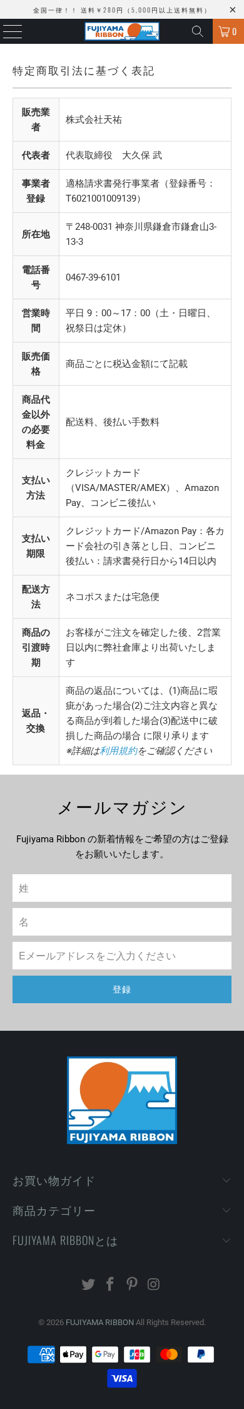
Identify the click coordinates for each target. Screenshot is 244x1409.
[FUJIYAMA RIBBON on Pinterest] (132, 1285)
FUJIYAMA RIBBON (100, 1322)
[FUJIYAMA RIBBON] (122, 31)
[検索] (198, 31)
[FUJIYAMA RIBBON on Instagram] (154, 1285)
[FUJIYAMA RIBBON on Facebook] (110, 1285)
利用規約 (118, 750)
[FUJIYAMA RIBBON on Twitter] (88, 1285)
